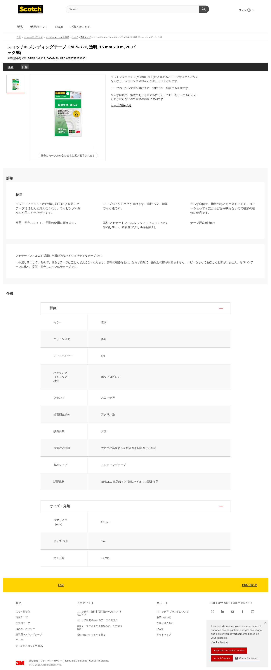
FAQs (59, 26)
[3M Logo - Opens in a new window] (30, 9)
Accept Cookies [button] (222, 658)
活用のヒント (39, 26)
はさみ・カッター (25, 628)
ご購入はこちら (80, 26)
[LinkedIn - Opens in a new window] (222, 611)
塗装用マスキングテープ (29, 634)
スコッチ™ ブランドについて (173, 611)
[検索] (204, 9)
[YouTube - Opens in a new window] (232, 611)
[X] (212, 611)
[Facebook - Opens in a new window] (242, 611)
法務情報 (33, 660)
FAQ (61, 584)
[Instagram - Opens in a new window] (252, 611)
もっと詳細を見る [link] (121, 105)
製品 (20, 26)
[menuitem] (10, 66)
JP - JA (242, 10)
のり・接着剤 (23, 611)
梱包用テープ (23, 623)
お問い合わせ (249, 584)
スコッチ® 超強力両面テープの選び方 (97, 620)
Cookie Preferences (99, 660)
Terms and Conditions (76, 660)
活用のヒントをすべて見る (91, 634)
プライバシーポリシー (51, 660)
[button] (247, 658)
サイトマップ (164, 634)
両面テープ (22, 617)
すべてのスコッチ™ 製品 (29, 646)
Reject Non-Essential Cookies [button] (229, 650)
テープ (19, 640)
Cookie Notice (219, 642)
